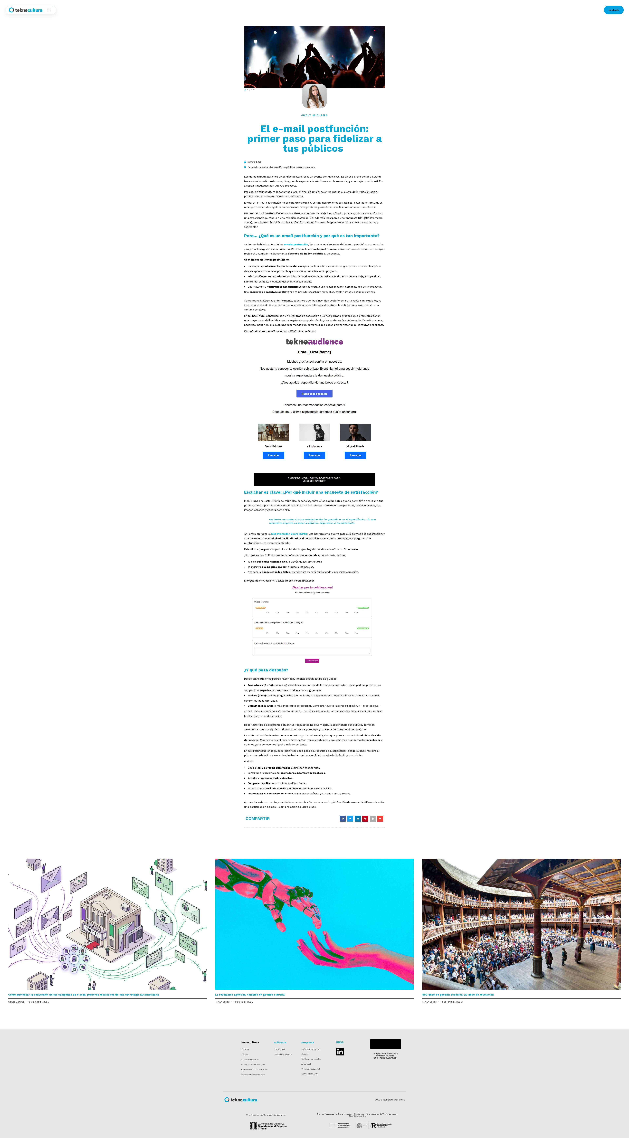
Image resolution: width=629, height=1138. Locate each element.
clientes (113, 10)
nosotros (127, 10)
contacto (614, 10)
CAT (159, 10)
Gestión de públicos (284, 167)
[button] (343, 819)
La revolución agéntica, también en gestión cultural (250, 994)
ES (150, 10)
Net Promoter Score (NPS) (289, 533)
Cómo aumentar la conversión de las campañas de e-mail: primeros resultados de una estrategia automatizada (83, 994)
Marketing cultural (305, 167)
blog (138, 10)
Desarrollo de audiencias (260, 167)
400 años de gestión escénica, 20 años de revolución (458, 994)
